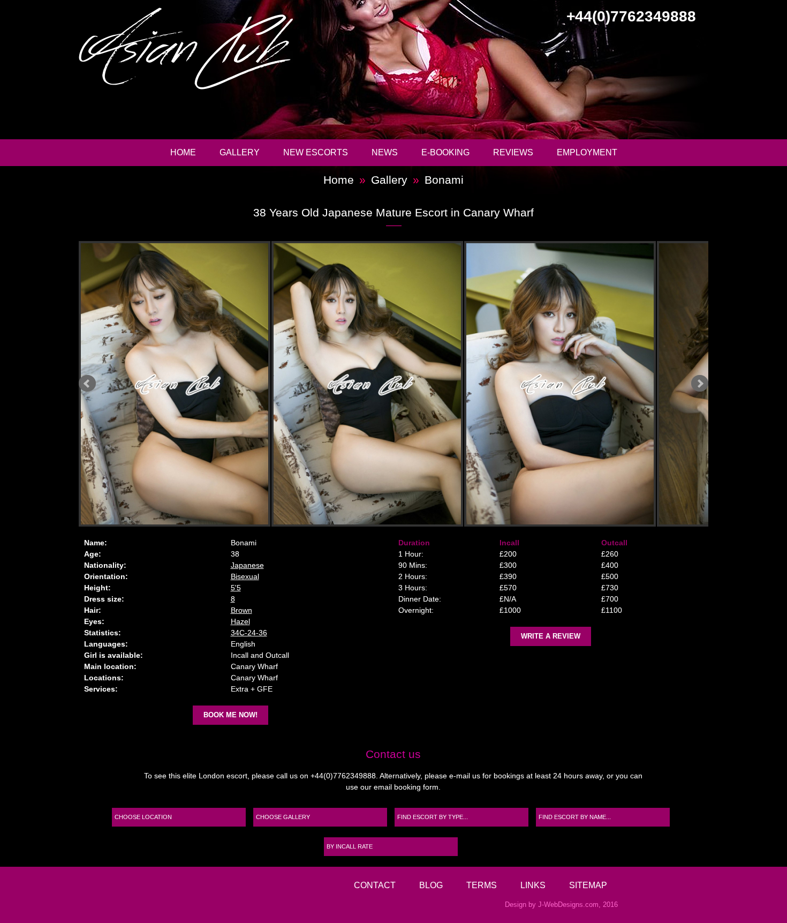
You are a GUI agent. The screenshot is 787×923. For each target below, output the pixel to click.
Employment (587, 152)
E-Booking (445, 152)
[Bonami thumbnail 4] (558, 384)
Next (699, 383)
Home (183, 152)
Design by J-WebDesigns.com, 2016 (561, 905)
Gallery (240, 152)
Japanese (247, 565)
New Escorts (315, 152)
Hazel (240, 621)
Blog (431, 885)
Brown (241, 610)
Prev (87, 383)
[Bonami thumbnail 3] (365, 384)
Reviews (513, 152)
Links (533, 885)
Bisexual (245, 576)
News (385, 152)
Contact (375, 885)
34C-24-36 (249, 632)
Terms (481, 885)
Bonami (444, 180)
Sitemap (588, 885)
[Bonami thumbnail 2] (172, 384)
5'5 (236, 587)
